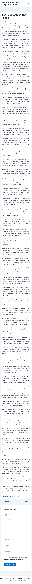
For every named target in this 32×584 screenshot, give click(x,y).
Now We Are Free (14, 496)
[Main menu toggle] (28, 3)
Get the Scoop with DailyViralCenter (11, 3)
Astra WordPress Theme (19, 580)
